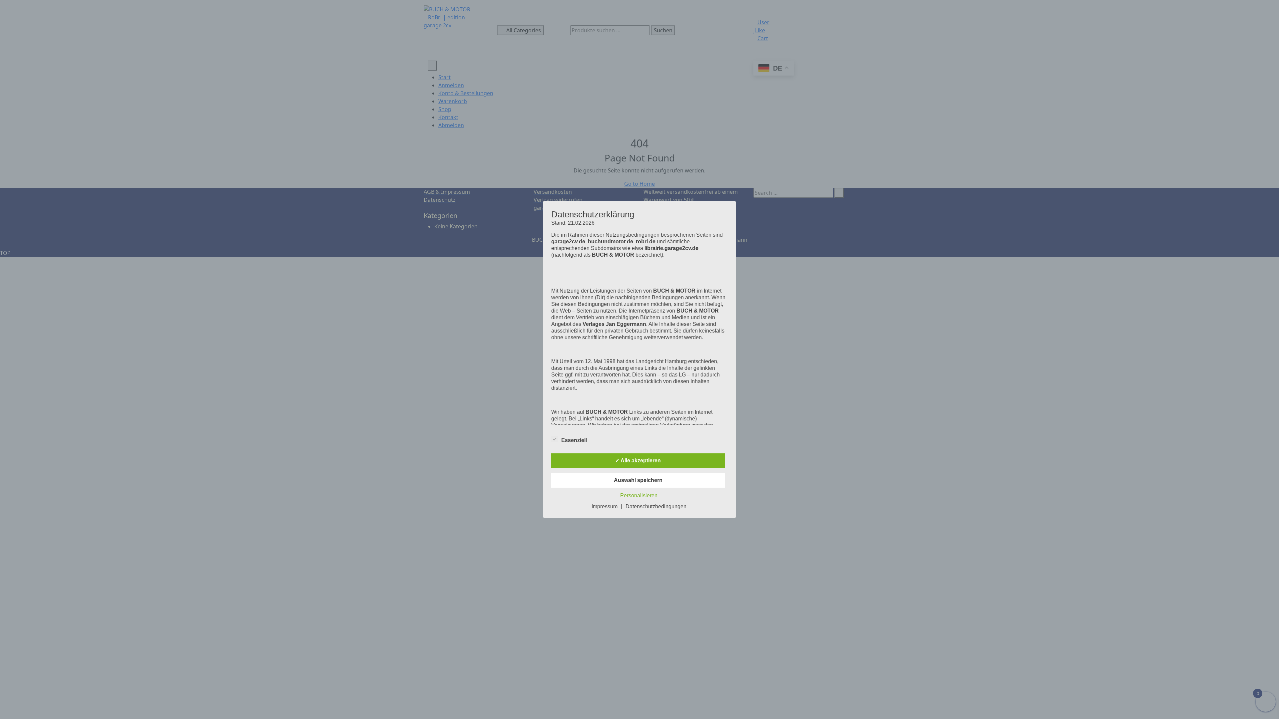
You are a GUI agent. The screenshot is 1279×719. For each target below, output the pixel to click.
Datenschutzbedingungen (656, 506)
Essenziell (574, 440)
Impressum (605, 506)
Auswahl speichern (638, 480)
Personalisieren (638, 495)
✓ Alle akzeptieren (638, 460)
